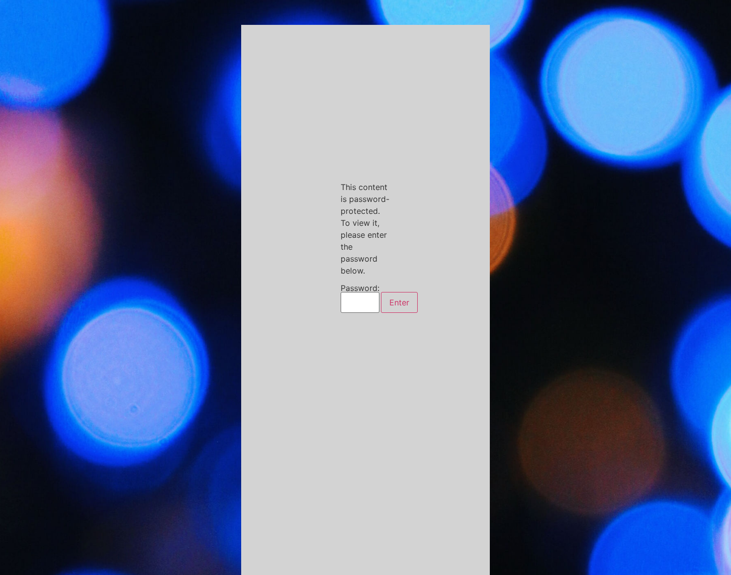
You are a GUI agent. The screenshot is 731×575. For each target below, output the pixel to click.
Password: (360, 288)
